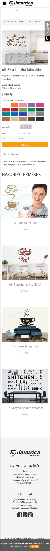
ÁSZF (25, 471)
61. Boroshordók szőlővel (25, 285)
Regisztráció (19, 11)
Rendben (35, 546)
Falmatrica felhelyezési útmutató (25, 480)
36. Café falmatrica (25, 223)
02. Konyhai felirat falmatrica (25, 408)
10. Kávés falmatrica (25, 346)
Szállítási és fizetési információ (25, 474)
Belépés (33, 11)
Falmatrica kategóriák (13, 22)
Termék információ (11, 154)
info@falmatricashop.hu (28, 502)
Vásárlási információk (25, 483)
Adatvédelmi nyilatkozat (25, 477)
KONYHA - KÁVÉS (33, 22)
